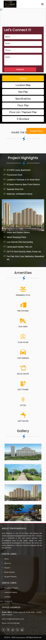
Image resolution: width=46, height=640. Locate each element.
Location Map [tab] (23, 85)
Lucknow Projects (10, 592)
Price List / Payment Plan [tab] (23, 112)
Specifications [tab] (23, 98)
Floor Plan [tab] (23, 105)
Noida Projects (9, 572)
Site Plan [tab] (23, 91)
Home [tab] (23, 78)
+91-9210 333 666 (13, 623)
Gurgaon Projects (10, 577)
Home (6, 559)
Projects (7, 568)
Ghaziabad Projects (11, 588)
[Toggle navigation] (42, 4)
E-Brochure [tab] (23, 118)
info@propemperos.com (15, 619)
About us (7, 563)
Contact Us (8, 601)
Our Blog (7, 597)
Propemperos (21, 637)
